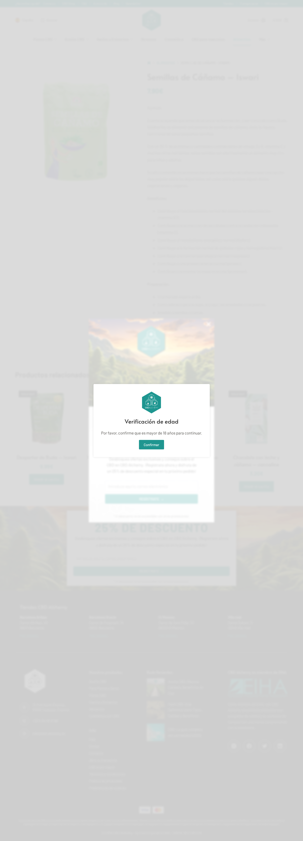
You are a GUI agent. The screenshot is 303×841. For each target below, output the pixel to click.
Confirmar (151, 445)
